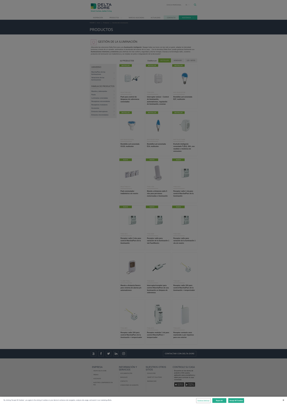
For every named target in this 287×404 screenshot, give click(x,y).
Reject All (219, 400)
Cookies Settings (203, 400)
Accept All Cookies (236, 400)
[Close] (283, 400)
